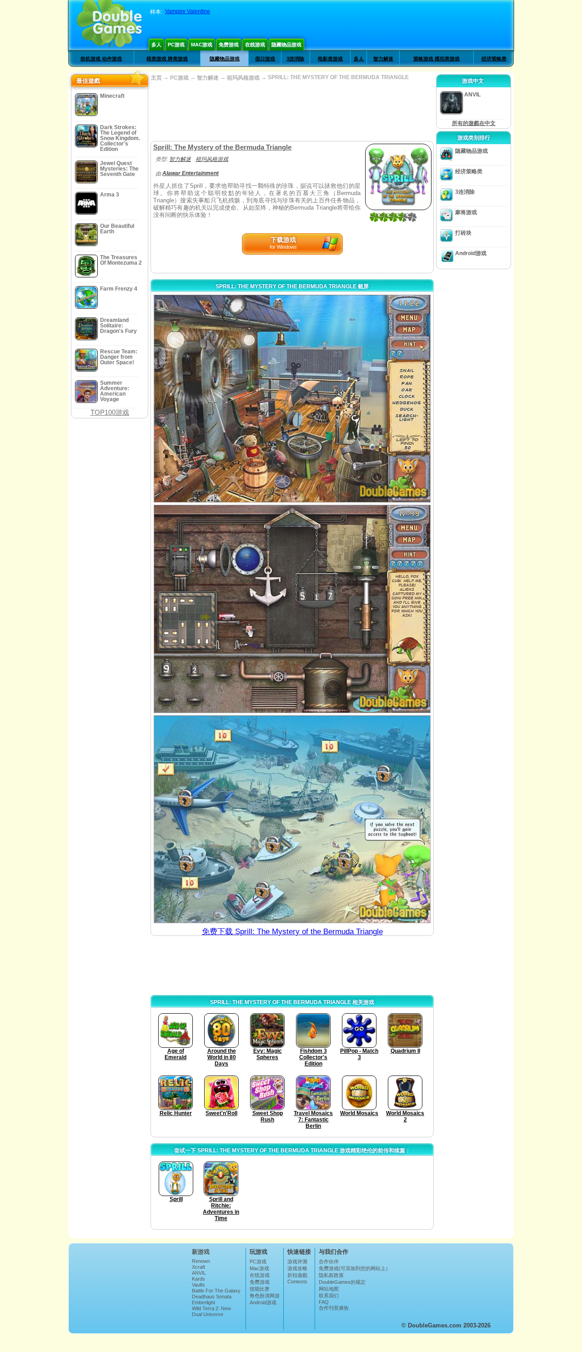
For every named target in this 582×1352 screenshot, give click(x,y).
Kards (198, 1279)
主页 (156, 78)
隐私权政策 (331, 1275)
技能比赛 (260, 1289)
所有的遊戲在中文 (474, 123)
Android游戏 (471, 253)
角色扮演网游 (265, 1295)
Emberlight (203, 1302)
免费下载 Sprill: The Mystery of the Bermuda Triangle (292, 931)
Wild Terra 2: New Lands (211, 1311)
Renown (201, 1261)
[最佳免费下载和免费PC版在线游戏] (109, 25)
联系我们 (329, 1295)
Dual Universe (207, 1314)
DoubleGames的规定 (342, 1282)
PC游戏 (176, 44)
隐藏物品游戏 (286, 44)
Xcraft (198, 1267)
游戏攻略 (297, 1268)
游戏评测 (297, 1261)
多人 (156, 44)
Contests (297, 1281)
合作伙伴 (329, 1261)
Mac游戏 (201, 44)
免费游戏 (229, 44)
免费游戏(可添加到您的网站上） (355, 1268)
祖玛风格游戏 (243, 78)
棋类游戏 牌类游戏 (167, 58)
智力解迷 (383, 58)
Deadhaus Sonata (211, 1296)
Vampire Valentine (187, 11)
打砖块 (463, 233)
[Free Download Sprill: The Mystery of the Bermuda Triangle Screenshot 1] (292, 399)
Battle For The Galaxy (216, 1290)
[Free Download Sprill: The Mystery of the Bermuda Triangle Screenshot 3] (292, 819)
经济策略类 (494, 58)
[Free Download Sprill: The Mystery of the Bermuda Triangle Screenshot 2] (292, 609)
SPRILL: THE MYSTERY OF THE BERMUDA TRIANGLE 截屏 (292, 286)
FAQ (324, 1302)
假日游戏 (265, 58)
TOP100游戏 (109, 412)
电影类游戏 (330, 58)
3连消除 (295, 58)
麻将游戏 (466, 212)
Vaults (198, 1284)
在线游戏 (255, 44)
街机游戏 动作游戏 (101, 58)
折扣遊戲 (297, 1275)
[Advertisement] (292, 111)
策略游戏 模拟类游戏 (436, 58)
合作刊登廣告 (334, 1308)
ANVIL (199, 1273)
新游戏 (201, 1251)
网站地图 (329, 1289)
